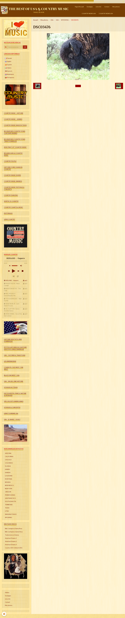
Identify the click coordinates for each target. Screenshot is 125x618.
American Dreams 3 (11, 544)
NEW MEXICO (9, 485)
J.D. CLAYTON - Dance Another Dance (11, 310)
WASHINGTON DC (11, 514)
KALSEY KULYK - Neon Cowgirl (12, 284)
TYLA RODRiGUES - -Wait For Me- (13, 299)
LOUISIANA (8, 476)
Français (9, 58)
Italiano (9, 68)
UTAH (7, 511)
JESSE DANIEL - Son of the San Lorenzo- (13, 315)
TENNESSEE (9, 504)
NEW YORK (8, 488)
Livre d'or (98, 6)
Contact (106, 6)
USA (51, 20)
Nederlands (10, 74)
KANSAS (7, 472)
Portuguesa (10, 77)
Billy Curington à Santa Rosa (13, 528)
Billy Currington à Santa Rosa (14, 532)
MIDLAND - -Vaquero (12, 280)
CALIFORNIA (9, 456)
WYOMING (65, 20)
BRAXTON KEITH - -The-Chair (12, 289)
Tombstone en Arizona (12, 535)
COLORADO (9, 463)
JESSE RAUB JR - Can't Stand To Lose (11, 304)
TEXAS (7, 508)
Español (9, 64)
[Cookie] (4, 614)
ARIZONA (8, 453)
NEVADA (8, 482)
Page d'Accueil (79, 6)
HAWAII (7, 469)
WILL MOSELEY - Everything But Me (10, 294)
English (9, 61)
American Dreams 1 (11, 538)
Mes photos (116, 6)
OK (25, 47)
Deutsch (9, 71)
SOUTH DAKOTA (10, 501)
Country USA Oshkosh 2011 (13, 548)
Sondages (90, 6)
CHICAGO (8, 459)
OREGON (8, 492)
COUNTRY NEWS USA (89, 13)
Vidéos (7, 592)
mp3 (26, 280)
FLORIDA (8, 466)
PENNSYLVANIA (10, 495)
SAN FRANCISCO (10, 498)
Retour (78, 86)
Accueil (35, 20)
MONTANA (8, 479)
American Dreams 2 (11, 541)
